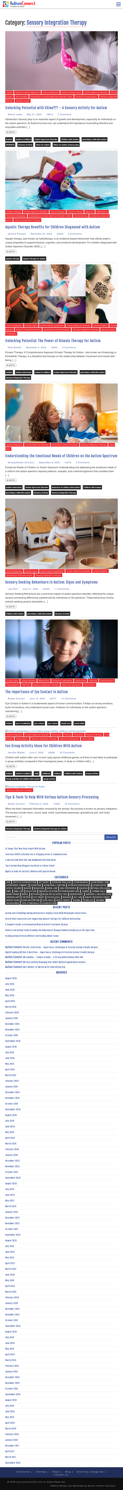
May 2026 (9, 995)
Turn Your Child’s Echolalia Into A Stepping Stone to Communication (36, 854)
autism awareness (24, 372)
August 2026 (11, 978)
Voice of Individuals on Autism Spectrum (39, 903)
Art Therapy (44, 882)
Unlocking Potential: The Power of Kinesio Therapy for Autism (53, 340)
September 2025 (13, 1041)
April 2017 (10, 1451)
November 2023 (12, 1166)
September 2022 (13, 1235)
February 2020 (12, 1297)
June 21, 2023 (30, 588)
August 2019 (10, 1331)
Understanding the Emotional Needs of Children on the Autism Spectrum (61, 456)
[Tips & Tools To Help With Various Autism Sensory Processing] (25, 786)
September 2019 (12, 1326)
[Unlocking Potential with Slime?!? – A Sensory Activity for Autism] (61, 60)
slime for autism (43, 144)
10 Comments (72, 803)
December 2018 (12, 1377)
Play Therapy (39, 897)
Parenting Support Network (18, 897)
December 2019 (12, 1309)
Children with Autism (70, 139)
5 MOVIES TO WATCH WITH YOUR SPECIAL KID (45, 967)
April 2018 (10, 1423)
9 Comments (74, 233)
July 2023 (9, 1189)
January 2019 (11, 1371)
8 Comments (69, 347)
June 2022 (10, 1252)
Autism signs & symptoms (51, 325)
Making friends (12, 894)
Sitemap (41, 1471)
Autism (9, 139)
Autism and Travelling (61, 882)
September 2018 (12, 1394)
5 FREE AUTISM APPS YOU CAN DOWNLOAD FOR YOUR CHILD (30, 860)
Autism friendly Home (71, 92)
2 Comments (64, 114)
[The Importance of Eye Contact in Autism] (61, 648)
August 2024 (11, 1115)
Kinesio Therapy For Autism (28, 329)
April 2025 (10, 1069)
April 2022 (10, 1263)
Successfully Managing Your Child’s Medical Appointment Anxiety (56, 962)
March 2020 (10, 1292)
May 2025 (9, 1064)
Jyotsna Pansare (16, 233)
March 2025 (10, 1075)
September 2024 (13, 1109)
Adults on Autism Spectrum (27, 92)
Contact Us (61, 1474)
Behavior (89, 212)
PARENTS (10, 144)
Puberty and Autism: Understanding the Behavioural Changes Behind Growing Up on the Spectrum (49, 930)
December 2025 (12, 1024)
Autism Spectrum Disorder (96, 92)
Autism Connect (16, 698)
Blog (68, 1471)
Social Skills (89, 685)
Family (67, 735)
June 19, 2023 (37, 698)
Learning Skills (106, 681)
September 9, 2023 (49, 462)
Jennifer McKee (16, 752)
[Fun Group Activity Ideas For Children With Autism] (45, 730)
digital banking (12, 952)
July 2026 (9, 984)
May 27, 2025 (34, 114)
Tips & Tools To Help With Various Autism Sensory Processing (52, 797)
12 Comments (68, 698)
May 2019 (9, 1349)
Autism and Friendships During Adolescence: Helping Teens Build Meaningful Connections (45, 913)
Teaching (76, 900)
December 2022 (12, 1217)
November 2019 (12, 1314)
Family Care (19, 891)
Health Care (80, 681)
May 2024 (9, 1132)
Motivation (78, 735)
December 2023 (12, 1160)
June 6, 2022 (36, 752)
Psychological (13, 685)
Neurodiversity (80, 216)
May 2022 (9, 1257)
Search (111, 837)
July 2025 (9, 1052)
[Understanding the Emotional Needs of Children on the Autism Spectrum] (61, 412)
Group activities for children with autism (23, 778)
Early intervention (68, 888)
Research (67, 897)
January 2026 (11, 1018)
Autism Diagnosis (50, 92)
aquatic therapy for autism (34, 258)
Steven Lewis (14, 114)
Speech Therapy (63, 900)
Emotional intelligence (16, 216)
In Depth (11, 132)
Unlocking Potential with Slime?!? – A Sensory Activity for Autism (56, 108)
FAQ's (55, 1471)
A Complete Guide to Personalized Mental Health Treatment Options (36, 924)
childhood (46, 773)
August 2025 (11, 1046)
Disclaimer (23, 1471)
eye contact (39, 723)
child (36, 773)
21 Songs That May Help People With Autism (25, 848)
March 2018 (10, 1428)
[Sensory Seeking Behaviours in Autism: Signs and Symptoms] (61, 533)
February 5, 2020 (38, 803)
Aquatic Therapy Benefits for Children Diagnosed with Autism (52, 227)
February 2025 (12, 1081)
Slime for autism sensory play (66, 144)
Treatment (11, 334)
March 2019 (10, 1360)
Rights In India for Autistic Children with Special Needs (30, 871)
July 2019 (9, 1337)
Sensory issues (22, 101)
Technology (88, 900)
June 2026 (10, 989)
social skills (79, 723)
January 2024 (11, 1155)
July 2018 (9, 1406)
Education (56, 735)
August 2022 (11, 1240)
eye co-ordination (23, 723)
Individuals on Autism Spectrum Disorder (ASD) (51, 97)
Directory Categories (90, 1471)
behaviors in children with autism (66, 487)
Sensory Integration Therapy (27, 220)
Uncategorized (12, 903)
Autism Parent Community (17, 885)
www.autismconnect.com (29, 1482)
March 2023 (10, 1206)
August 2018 (10, 1400)
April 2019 (10, 1354)
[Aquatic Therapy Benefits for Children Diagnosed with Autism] (61, 179)
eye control (52, 723)
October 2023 (11, 1172)
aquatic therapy (14, 212)
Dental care (52, 888)
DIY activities (21, 97)
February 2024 (12, 1149)
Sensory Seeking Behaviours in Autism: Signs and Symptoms (51, 582)
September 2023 (13, 1178)
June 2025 (10, 1058)
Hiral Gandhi (14, 347)
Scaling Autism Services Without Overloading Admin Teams (32, 936)
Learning (93, 681)
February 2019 (12, 1366)
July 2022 (9, 1246)
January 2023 (11, 1212)
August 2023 (11, 1183)
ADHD (9, 92)
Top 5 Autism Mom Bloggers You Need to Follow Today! (29, 865)
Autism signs (31, 325)
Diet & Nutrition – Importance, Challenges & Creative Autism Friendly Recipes (62, 947)
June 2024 (10, 1126)
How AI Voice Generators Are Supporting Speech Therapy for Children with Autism (42, 919)
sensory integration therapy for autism (50, 828)
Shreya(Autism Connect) (20, 462)
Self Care (26, 685)
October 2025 (11, 1035)
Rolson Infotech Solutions (102, 1486)
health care (66, 723)
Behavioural (102, 212)
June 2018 (10, 1411)
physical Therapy (94, 735)
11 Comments (61, 588)
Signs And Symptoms (71, 685)
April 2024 (10, 1138)
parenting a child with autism (94, 139)
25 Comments (67, 752)
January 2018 (11, 1440)
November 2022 (12, 1223)
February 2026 (12, 1012)
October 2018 (11, 1388)
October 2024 (11, 1103)
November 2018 (12, 1383)
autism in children (23, 139)
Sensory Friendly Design (86, 97)
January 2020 (11, 1303)
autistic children (75, 212)
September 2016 (13, 1463)
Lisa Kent (12, 588)
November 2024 (12, 1098)
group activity (49, 778)
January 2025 (11, 1086)
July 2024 (9, 1121)
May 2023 (9, 1200)
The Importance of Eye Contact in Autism (36, 692)
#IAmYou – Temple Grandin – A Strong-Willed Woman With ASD (54, 957)
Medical (25, 894)
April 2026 (10, 1001)
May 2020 (9, 1280)
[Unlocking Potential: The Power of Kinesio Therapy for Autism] (61, 293)
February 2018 (12, 1434)
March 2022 (10, 1269)
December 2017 (12, 1445)
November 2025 (12, 1029)
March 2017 (10, 1457)
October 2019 (11, 1320)
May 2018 (9, 1417)
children (57, 773)
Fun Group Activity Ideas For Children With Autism (43, 746)
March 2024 (10, 1143)
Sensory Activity (25, 144)
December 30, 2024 (41, 233)
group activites (92, 773)
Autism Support (58, 212)
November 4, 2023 (35, 347)
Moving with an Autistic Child (55, 894)
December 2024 (12, 1092)
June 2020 (10, 1274)
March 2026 (10, 1007)
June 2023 (10, 1195)
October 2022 (11, 1229)
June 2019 (10, 1343)
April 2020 (10, 1286)
